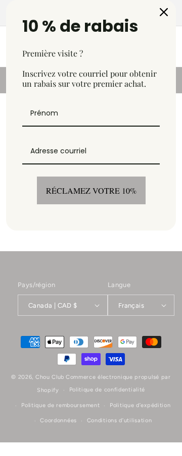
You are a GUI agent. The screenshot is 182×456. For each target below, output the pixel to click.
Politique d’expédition (140, 405)
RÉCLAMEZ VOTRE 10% (91, 190)
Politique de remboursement (60, 405)
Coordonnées (58, 420)
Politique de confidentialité (107, 389)
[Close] (164, 12)
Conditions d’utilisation (119, 420)
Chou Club (49, 377)
